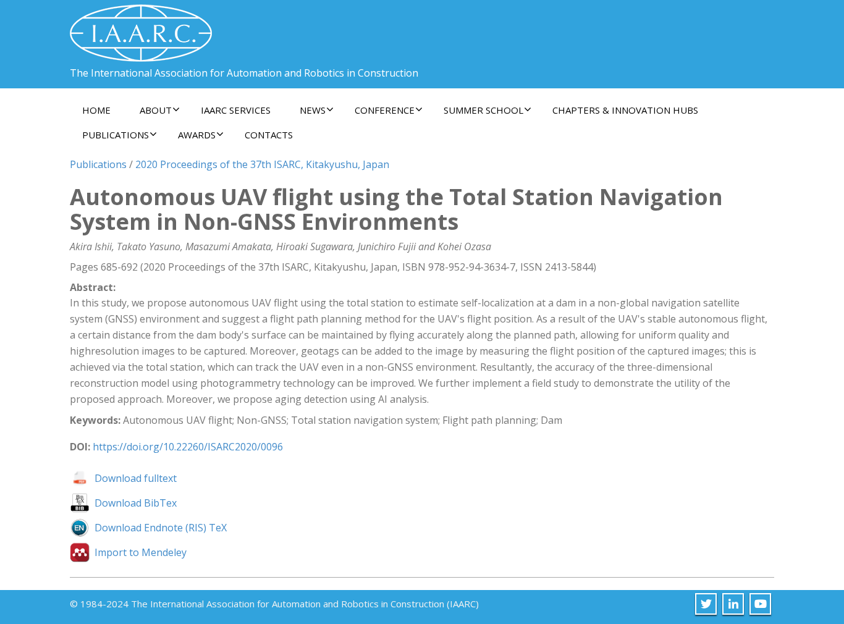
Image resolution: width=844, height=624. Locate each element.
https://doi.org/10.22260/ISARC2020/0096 (188, 446)
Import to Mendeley (141, 552)
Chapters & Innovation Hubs (625, 110)
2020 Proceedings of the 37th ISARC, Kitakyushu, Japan (262, 164)
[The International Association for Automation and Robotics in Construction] (141, 28)
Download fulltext (136, 478)
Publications (98, 164)
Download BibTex (136, 503)
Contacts (269, 135)
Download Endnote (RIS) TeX (161, 527)
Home (96, 110)
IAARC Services (236, 110)
